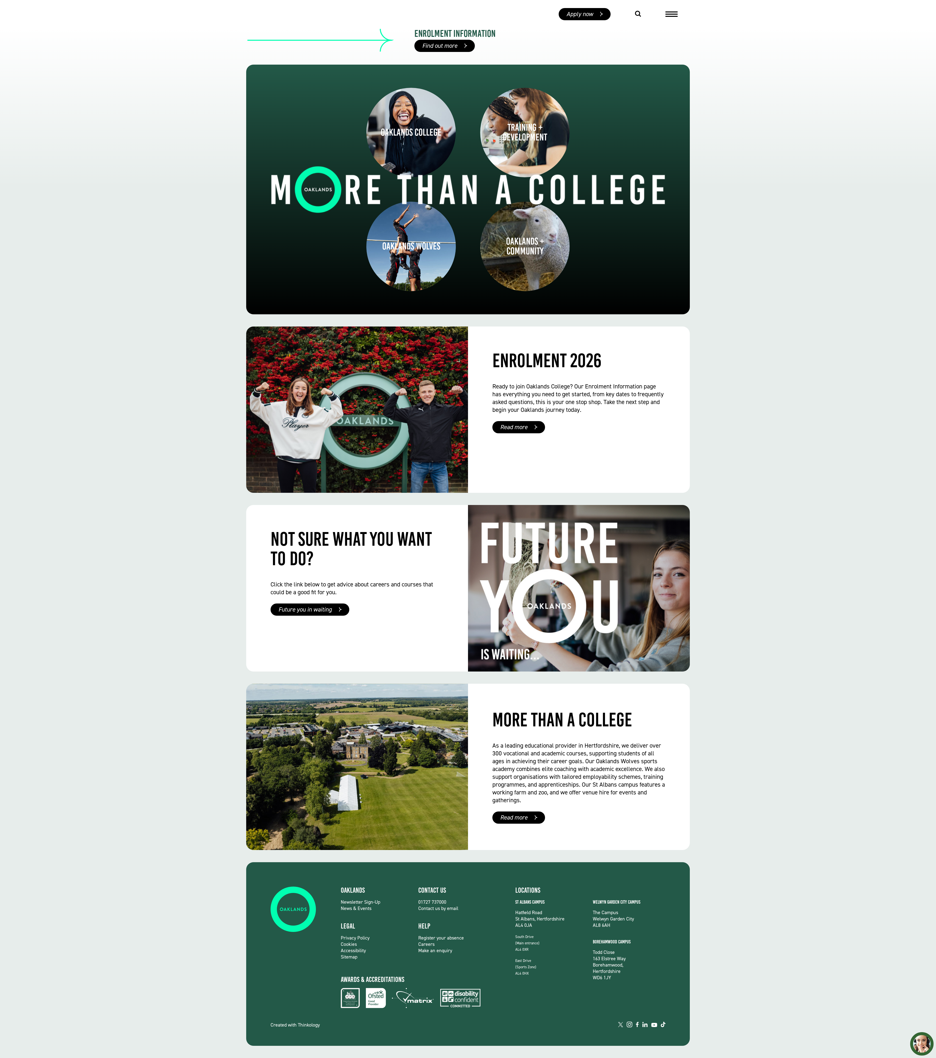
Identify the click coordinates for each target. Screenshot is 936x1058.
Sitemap (349, 957)
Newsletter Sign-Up (360, 902)
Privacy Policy (355, 938)
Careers (426, 944)
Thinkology (309, 1025)
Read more (513, 427)
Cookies (349, 944)
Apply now (579, 14)
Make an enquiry (435, 950)
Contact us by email (438, 908)
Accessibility (353, 950)
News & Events (356, 908)
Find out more (439, 46)
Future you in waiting (305, 609)
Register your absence (441, 938)
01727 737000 (432, 902)
